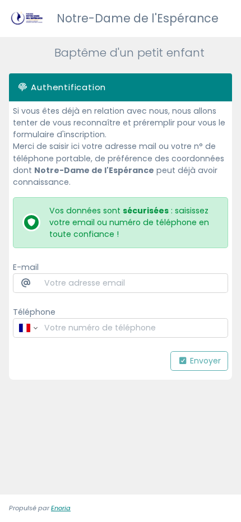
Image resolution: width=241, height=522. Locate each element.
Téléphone (34, 312)
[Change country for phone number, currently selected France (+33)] (27, 328)
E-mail (26, 267)
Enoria (61, 508)
